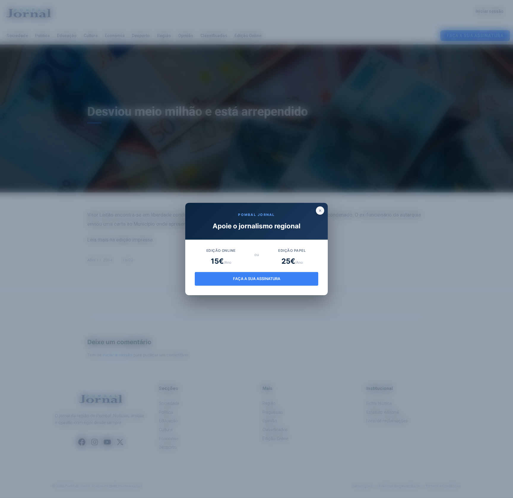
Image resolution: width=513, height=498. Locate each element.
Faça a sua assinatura (256, 278)
